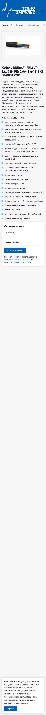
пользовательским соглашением (17, 262)
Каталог (19, 25)
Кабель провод (33, 25)
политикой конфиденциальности (18, 259)
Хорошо (10, 709)
